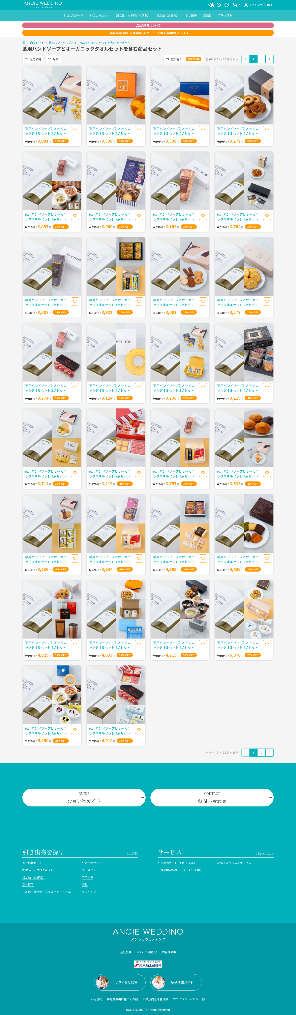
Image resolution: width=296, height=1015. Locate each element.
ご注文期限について (148, 25)
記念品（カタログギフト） (133, 15)
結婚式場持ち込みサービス (234, 863)
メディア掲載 (144, 952)
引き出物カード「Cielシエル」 (177, 863)
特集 (85, 884)
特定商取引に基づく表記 (122, 999)
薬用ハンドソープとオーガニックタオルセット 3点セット (46, 216)
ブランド (87, 877)
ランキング (89, 892)
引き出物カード (74, 15)
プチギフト (225, 15)
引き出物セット (100, 15)
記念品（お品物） (167, 15)
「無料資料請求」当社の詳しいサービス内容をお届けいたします (148, 33)
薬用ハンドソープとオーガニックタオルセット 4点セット (46, 645)
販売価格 (35, 59)
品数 (55, 59)
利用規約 (96, 999)
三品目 (207, 15)
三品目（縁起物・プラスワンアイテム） (47, 892)
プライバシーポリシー (187, 999)
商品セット (37, 43)
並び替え (185, 59)
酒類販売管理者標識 (155, 999)
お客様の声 (169, 952)
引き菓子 (191, 15)
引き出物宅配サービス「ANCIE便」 (180, 870)
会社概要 (125, 952)
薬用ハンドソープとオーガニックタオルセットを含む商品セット (89, 43)
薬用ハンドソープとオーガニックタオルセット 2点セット (46, 131)
